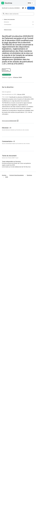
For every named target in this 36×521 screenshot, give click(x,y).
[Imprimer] (26, 8)
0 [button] (18, 22)
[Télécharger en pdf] (23, 8)
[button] (3, 19)
